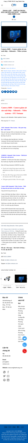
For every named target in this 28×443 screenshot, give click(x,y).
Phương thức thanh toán (21, 335)
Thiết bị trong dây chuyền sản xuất (13, 11)
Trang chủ (7, 10)
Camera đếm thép (21, 74)
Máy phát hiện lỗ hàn (10, 80)
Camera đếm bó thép (16, 72)
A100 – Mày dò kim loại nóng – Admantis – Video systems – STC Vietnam (21, 287)
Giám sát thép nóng (5, 77)
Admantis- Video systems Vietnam (19, 70)
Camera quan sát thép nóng (7, 75)
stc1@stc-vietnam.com (9, 61)
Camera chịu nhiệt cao (17, 13)
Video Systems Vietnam (14, 85)
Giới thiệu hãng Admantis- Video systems (12, 225)
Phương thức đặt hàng (20, 313)
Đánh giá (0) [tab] (4, 103)
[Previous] (1, 281)
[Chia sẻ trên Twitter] (8, 91)
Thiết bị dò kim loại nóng (19, 84)
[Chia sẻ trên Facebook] (5, 91)
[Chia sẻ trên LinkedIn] (16, 91)
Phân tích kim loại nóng (17, 82)
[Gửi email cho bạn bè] (10, 91)
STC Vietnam (11, 120)
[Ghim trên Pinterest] (13, 91)
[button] (2, 5)
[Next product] (14, 17)
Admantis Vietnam (7, 70)
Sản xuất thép (11, 84)
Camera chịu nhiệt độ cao (6, 72)
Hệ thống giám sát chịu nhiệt (16, 77)
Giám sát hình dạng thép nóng (19, 75)
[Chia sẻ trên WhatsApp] (2, 91)
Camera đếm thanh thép (12, 74)
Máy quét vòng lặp (19, 80)
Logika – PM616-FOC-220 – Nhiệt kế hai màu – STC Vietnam (7, 287)
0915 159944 (6, 58)
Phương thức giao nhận (20, 324)
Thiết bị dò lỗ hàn (5, 85)
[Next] (27, 281)
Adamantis (9, 88)
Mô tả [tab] (2, 100)
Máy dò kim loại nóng (16, 79)
